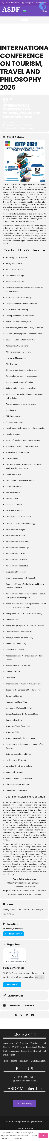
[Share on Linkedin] (26, 1014)
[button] (42, 11)
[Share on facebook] (16, 1014)
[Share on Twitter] (21, 1014)
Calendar (14, 1005)
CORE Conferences (13, 967)
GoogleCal (29, 1005)
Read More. (39, 977)
